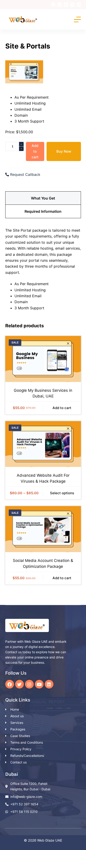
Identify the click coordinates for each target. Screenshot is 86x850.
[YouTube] (79, 5)
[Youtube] (39, 684)
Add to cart (35, 151)
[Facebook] (53, 5)
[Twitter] (19, 684)
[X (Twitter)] (72, 5)
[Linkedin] (49, 684)
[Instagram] (60, 5)
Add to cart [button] (62, 408)
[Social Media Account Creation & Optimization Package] (43, 529)
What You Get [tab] (43, 198)
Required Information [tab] (43, 211)
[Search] (67, 19)
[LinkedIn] (66, 5)
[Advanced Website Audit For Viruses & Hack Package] (43, 444)
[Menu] (77, 19)
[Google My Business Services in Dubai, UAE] (43, 359)
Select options (62, 493)
